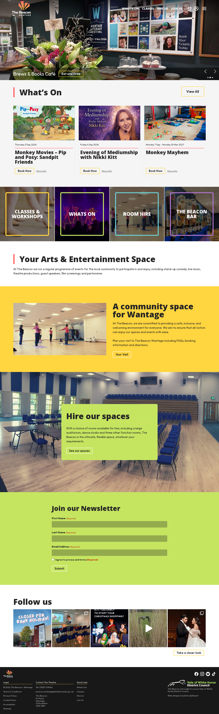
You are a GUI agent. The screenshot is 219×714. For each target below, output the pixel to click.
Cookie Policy (9, 700)
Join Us (176, 8)
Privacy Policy (10, 695)
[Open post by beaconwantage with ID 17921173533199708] (187, 628)
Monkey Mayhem (167, 152)
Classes (148, 8)
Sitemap (7, 708)
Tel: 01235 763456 (44, 687)
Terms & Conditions (12, 691)
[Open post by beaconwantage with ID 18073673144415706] (71, 628)
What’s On (130, 8)
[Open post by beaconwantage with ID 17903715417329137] (148, 628)
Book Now (24, 171)
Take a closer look (189, 653)
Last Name (64, 532)
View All (192, 91)
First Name (64, 518)
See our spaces (79, 451)
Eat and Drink (71, 74)
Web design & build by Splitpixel (183, 695)
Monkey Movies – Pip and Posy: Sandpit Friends (40, 157)
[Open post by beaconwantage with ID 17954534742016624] (32, 628)
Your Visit (122, 354)
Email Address (66, 546)
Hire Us (162, 8)
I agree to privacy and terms (76, 559)
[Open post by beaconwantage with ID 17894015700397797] (110, 628)
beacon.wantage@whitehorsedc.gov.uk (55, 691)
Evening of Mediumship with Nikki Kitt (109, 155)
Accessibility (9, 704)
